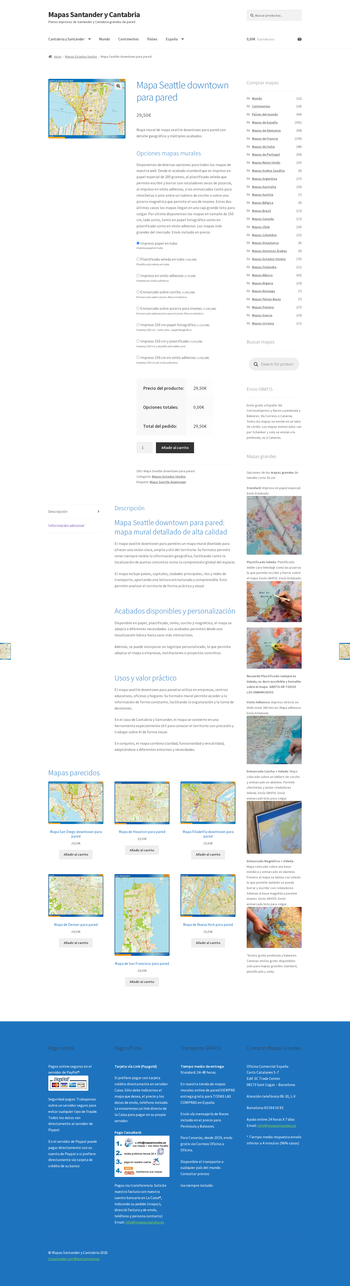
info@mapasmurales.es (144, 1222)
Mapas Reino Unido (266, 162)
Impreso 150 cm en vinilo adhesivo (174, 357)
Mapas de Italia (263, 146)
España (172, 39)
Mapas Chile (261, 227)
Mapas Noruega (263, 291)
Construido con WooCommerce (73, 1258)
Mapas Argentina (264, 178)
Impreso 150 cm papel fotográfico (175, 324)
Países (152, 39)
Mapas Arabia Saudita (268, 170)
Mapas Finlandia (264, 267)
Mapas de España (265, 122)
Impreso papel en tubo (158, 243)
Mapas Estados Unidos (81, 56)
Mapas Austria (262, 194)
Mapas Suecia (262, 315)
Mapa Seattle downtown (168, 482)
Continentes (128, 39)
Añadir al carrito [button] (76, 854)
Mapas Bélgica (262, 202)
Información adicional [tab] (66, 525)
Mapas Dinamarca (265, 243)
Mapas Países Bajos (266, 299)
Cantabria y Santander (66, 39)
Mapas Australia (264, 187)
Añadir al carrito (175, 447)
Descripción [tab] (57, 511)
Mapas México (262, 275)
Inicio (57, 56)
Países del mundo (265, 114)
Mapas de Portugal (266, 154)
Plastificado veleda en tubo (168, 259)
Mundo (104, 39)
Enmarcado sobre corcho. (167, 292)
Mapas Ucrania (263, 323)
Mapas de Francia (265, 138)
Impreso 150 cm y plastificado (171, 341)
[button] (118, 86)
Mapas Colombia (264, 235)
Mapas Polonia (263, 307)
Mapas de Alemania (266, 130)
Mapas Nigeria (262, 283)
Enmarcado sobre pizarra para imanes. (178, 308)
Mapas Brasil (261, 211)
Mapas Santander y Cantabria (94, 14)
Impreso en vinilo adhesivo (168, 275)
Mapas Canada (263, 219)
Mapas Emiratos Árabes (269, 251)
